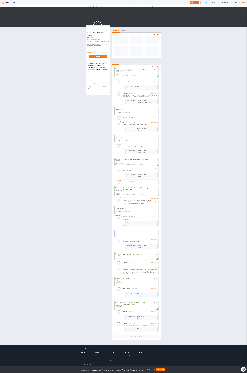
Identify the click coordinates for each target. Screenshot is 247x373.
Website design (98, 69)
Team (82, 357)
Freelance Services (142, 355)
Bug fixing (104, 63)
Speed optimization (102, 67)
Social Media (160, 6)
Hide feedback (155, 66)
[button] (205, 2)
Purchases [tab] (123, 62)
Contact (98, 56)
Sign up (236, 2)
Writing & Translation (103, 6)
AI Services (83, 6)
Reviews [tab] (115, 62)
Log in (232, 2)
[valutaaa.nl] (136, 40)
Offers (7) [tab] (123, 30)
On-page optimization (99, 65)
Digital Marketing (117, 6)
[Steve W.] (116, 112)
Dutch (97, 39)
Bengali (88, 39)
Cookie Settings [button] (151, 369)
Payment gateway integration (92, 67)
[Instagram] (90, 364)
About (82, 355)
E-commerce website (90, 65)
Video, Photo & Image (126, 6)
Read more (92, 47)
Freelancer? (242, 2)
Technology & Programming (92, 6)
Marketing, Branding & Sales (150, 6)
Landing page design (90, 63)
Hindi (93, 39)
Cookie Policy (140, 370)
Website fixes (105, 69)
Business (134, 6)
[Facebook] (81, 364)
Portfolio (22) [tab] (116, 30)
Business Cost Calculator (129, 355)
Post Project (194, 2)
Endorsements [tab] (131, 62)
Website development (91, 69)
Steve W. (120, 112)
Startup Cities (127, 357)
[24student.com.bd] (152, 40)
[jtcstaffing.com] (136, 51)
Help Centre (97, 360)
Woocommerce (98, 63)
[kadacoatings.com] (152, 51)
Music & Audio (140, 6)
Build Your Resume (224, 2)
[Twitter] (84, 364)
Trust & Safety (97, 357)
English (91, 39)
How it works (214, 2)
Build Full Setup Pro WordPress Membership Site (136, 278)
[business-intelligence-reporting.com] (121, 51)
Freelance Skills (142, 357)
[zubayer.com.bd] (121, 40)
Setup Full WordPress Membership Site (133, 254)
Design (110, 6)
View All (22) (156, 34)
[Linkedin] (87, 364)
